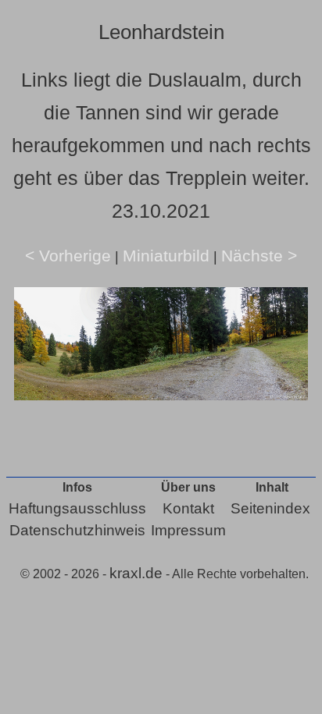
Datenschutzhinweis (77, 530)
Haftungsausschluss (77, 508)
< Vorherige (68, 256)
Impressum (188, 530)
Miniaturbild (166, 256)
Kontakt (188, 508)
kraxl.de (136, 573)
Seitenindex (270, 508)
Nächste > (259, 256)
